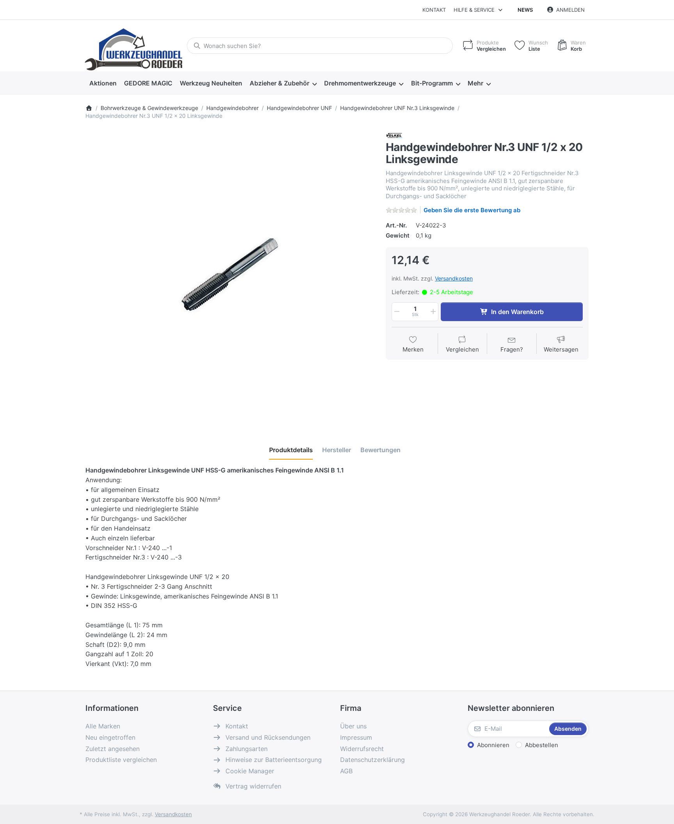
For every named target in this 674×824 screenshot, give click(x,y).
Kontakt (434, 10)
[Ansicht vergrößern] (229, 275)
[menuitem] (102, 83)
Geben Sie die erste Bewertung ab (472, 210)
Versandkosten (454, 278)
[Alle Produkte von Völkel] (396, 135)
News (525, 10)
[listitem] (229, 275)
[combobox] (320, 45)
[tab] (291, 450)
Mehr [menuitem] (475, 83)
